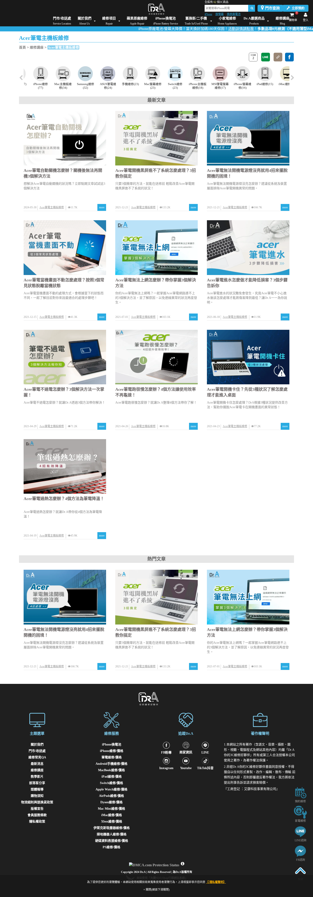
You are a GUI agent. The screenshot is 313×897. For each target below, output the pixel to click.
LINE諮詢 (300, 840)
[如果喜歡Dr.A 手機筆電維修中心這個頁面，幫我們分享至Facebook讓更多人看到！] (289, 57)
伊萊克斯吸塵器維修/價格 (111, 828)
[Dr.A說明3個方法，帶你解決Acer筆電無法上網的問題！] (156, 247)
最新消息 (37, 763)
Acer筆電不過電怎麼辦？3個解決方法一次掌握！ (64, 392)
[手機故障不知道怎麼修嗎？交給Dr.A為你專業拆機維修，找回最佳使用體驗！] (122, 73)
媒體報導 (37, 789)
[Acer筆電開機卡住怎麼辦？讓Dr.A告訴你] (248, 357)
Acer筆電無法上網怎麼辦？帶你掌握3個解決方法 (155, 283)
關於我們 (37, 744)
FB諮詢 (300, 859)
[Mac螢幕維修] (145, 73)
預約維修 (300, 801)
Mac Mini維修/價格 (111, 808)
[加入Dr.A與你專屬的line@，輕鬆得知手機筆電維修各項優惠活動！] (300, 831)
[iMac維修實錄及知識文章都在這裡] (279, 73)
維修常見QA (37, 757)
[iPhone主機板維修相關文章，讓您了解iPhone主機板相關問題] (190, 73)
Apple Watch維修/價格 (111, 789)
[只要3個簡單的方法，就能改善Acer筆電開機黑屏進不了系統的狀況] (156, 138)
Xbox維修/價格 (111, 821)
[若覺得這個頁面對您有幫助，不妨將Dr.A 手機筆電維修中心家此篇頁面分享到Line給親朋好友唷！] (265, 57)
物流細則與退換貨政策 (37, 802)
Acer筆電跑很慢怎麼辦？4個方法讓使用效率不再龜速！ (155, 392)
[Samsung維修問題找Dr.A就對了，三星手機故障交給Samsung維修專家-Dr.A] (78, 73)
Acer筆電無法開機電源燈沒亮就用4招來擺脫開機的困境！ (247, 173)
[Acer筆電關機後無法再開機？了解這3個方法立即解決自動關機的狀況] (65, 138)
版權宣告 (37, 808)
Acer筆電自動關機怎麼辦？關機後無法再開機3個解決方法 (63, 173)
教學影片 (37, 776)
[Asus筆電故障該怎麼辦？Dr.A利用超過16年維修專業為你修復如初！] (100, 73)
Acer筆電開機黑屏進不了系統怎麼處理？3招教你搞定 (155, 173)
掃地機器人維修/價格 (111, 834)
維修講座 (37, 47)
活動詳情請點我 (218, 29)
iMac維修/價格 (111, 815)
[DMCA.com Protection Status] (154, 864)
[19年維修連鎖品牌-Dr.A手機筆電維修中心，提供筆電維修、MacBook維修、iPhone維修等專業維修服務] (156, 9)
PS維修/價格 (111, 847)
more (101, 207)
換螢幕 (219, 14)
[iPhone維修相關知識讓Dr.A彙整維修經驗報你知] (33, 73)
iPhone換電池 (111, 744)
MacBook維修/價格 (111, 770)
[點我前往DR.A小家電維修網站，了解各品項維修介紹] (300, 812)
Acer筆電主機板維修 (63, 47)
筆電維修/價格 (112, 757)
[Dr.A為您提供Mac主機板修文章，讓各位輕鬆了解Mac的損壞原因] (55, 73)
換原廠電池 (234, 14)
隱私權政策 (37, 821)
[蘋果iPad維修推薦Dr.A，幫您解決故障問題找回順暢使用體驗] (257, 73)
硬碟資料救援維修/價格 (111, 840)
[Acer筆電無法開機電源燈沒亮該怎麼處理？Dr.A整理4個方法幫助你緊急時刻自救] (248, 138)
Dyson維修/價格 (111, 802)
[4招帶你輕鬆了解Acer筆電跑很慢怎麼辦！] (156, 357)
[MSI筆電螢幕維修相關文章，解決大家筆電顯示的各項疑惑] (212, 73)
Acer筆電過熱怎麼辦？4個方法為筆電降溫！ (64, 498)
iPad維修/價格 (112, 776)
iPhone (208, 14)
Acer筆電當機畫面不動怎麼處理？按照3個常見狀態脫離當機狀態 (64, 283)
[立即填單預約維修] (300, 792)
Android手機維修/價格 (111, 763)
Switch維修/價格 (111, 783)
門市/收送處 (37, 751)
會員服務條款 (37, 815)
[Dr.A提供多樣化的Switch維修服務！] (167, 73)
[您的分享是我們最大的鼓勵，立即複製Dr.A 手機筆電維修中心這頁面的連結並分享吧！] (278, 57)
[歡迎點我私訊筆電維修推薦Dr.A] (300, 851)
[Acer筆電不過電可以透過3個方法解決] (65, 357)
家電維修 (300, 821)
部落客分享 (37, 783)
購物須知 (37, 796)
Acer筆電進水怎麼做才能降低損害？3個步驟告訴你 (247, 283)
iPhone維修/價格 (111, 751)
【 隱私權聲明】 (216, 882)
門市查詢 (272, 8)
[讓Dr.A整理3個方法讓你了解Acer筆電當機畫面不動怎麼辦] (65, 247)
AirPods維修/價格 (111, 796)
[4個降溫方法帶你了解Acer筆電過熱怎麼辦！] (65, 466)
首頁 (22, 47)
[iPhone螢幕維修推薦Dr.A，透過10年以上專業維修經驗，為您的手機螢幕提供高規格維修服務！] (234, 73)
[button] (292, 78)
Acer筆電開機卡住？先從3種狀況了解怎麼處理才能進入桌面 (247, 392)
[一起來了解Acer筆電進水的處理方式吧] (248, 247)
